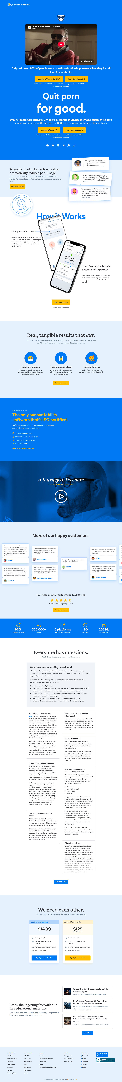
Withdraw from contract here (47, 1067)
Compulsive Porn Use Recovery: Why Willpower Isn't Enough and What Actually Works (90, 1019)
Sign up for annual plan (77, 958)
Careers (9, 1070)
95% (30, 716)
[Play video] (61, 496)
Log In (26, 1073)
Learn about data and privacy (21, 448)
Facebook (85, 1056)
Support (41, 1056)
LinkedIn (84, 1064)
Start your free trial (17, 186)
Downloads (27, 1059)
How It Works (28, 1061)
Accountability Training (46, 1059)
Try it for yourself (61, 302)
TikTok (84, 1067)
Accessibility (43, 1061)
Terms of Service (68, 1059)
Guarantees (27, 1067)
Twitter (84, 1059)
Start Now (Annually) (76, 79)
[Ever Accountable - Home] (18, 4)
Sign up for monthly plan (44, 958)
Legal (41, 1064)
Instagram (85, 1061)
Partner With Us (12, 1059)
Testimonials (11, 1064)
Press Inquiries (11, 1073)
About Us (10, 1056)
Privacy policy (68, 1056)
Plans (25, 1064)
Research (10, 1067)
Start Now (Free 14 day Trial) (49, 79)
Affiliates (10, 1061)
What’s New (27, 1056)
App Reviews (28, 1070)
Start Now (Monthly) (49, 130)
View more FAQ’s (61, 882)
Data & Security (68, 1061)
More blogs (87, 1033)
